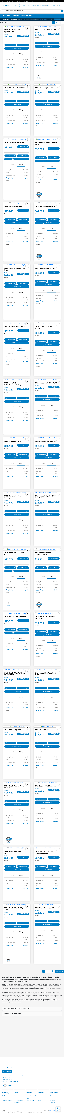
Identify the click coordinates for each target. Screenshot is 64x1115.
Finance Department (31, 1095)
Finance (29, 1093)
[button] (27, 28)
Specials (41, 1093)
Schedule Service (18, 1098)
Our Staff (52, 1102)
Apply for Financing (31, 1098)
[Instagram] (6, 1085)
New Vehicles (5, 1095)
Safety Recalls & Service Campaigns (32, 1111)
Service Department (18, 1095)
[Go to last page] (62, 22)
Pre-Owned (41, 1098)
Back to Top (59, 971)
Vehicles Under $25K (7, 1100)
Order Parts (17, 1102)
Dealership (54, 1093)
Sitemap (17, 1111)
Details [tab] (12, 54)
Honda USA (41, 1111)
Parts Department (18, 1100)
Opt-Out (38, 1111)
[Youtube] (9, 1085)
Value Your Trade (11, 45)
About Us (52, 1095)
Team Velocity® (52, 1110)
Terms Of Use (13, 1111)
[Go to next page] (59, 22)
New (39, 1095)
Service (16, 1093)
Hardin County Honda (3, 1112)
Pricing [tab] (21, 54)
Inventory (5, 1093)
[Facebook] (3, 1085)
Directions (52, 1100)
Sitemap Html (21, 1111)
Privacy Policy (9, 1111)
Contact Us (8, 1071)
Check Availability (23, 45)
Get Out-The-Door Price (24, 36)
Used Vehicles (5, 1098)
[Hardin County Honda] (6, 5)
